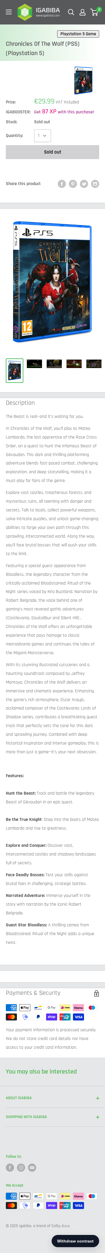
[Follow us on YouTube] (32, 1168)
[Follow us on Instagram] (21, 1168)
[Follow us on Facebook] (10, 1168)
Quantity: (14, 136)
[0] (94, 12)
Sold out (52, 152)
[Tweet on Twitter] (84, 183)
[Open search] (71, 12)
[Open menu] (9, 12)
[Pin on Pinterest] (73, 183)
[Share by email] (95, 183)
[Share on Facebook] (62, 183)
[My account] (82, 12)
